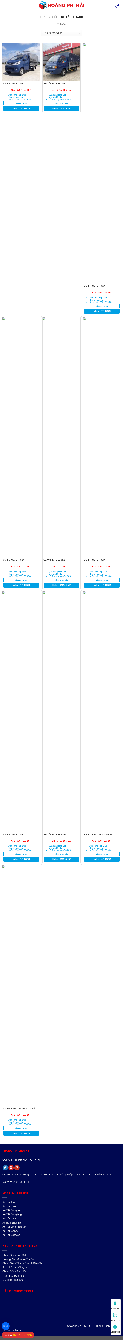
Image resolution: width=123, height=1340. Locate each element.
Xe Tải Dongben (11, 1210)
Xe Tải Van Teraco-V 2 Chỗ (19, 1108)
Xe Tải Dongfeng (12, 1214)
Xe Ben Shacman (12, 1222)
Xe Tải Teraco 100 (13, 83)
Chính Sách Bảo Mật (14, 1255)
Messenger (115, 1332)
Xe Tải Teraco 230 (54, 560)
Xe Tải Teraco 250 (13, 834)
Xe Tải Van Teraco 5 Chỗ (98, 834)
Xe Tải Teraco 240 (94, 560)
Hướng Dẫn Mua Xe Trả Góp (18, 1259)
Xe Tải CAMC (10, 1231)
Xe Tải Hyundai (11, 1218)
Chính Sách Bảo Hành (15, 1271)
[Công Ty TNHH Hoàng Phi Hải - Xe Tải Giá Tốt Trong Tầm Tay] (61, 5)
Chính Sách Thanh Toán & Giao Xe (22, 1263)
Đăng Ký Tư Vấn (21, 103)
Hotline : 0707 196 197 (21, 108)
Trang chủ (48, 17)
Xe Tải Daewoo (11, 1235)
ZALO (5, 1326)
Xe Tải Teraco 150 (54, 83)
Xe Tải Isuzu (9, 1206)
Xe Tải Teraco (10, 1202)
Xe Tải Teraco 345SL (55, 834)
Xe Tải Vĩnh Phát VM (14, 1226)
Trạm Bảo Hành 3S (13, 1275)
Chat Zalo (115, 1320)
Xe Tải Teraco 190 (13, 560)
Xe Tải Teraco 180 (94, 286)
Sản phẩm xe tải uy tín (15, 1267)
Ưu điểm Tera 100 (12, 1280)
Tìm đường (115, 1308)
